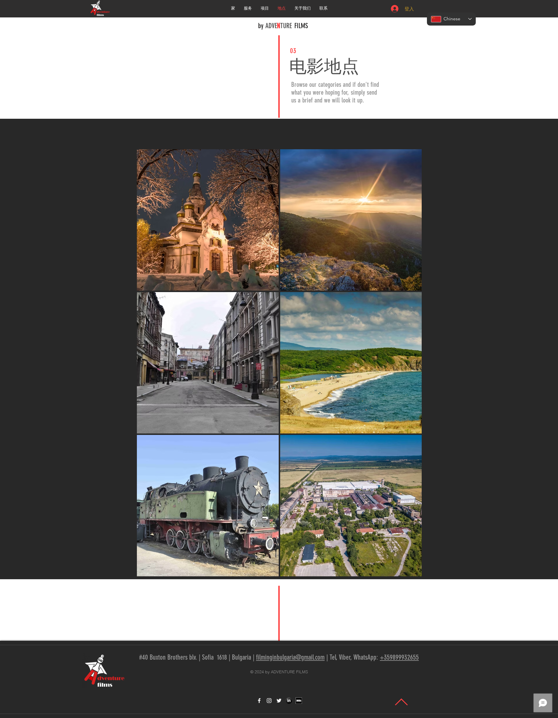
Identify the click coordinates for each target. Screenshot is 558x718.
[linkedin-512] (289, 700)
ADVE (271, 26)
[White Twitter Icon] (279, 700)
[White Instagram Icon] (269, 700)
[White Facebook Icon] (259, 700)
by (261, 26)
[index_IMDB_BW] (299, 700)
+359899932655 (399, 657)
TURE (286, 26)
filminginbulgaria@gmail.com (290, 657)
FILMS (301, 26)
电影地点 (324, 66)
